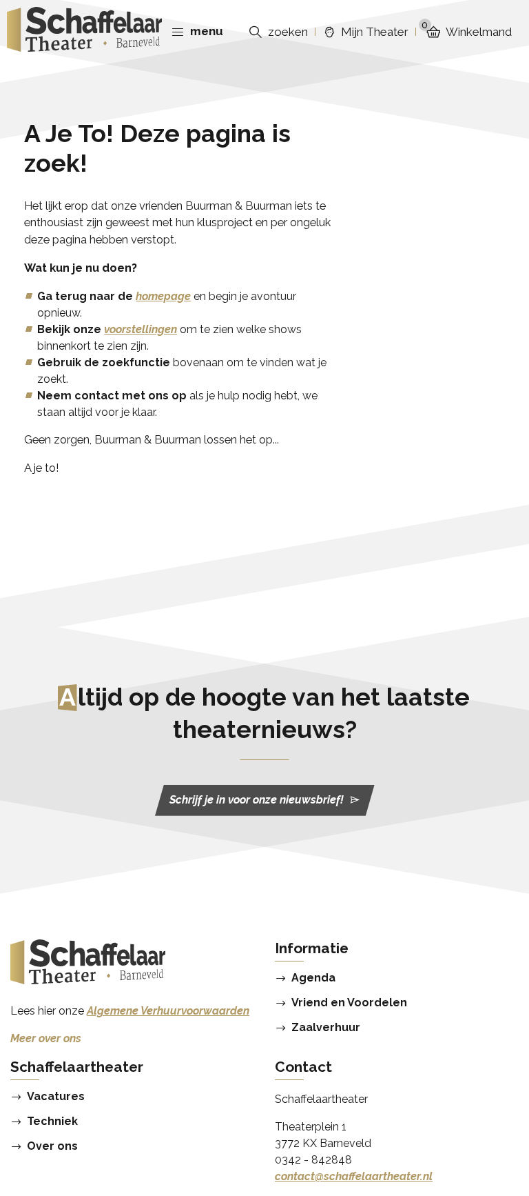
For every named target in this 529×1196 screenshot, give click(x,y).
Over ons (52, 1146)
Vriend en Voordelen (349, 1002)
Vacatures (56, 1096)
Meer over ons (45, 1038)
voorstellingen (140, 329)
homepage (163, 296)
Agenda (313, 978)
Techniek (52, 1121)
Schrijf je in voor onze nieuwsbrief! (256, 799)
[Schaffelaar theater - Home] (84, 32)
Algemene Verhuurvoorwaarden (168, 1010)
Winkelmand (467, 31)
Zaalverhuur (325, 1027)
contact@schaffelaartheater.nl (354, 1176)
